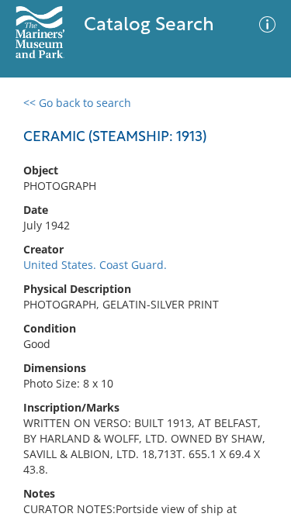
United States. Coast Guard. (95, 264)
